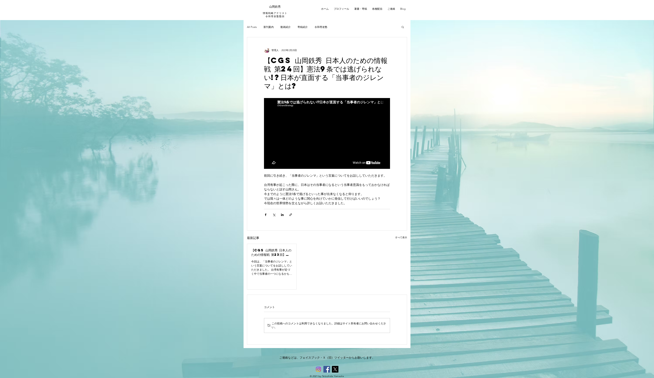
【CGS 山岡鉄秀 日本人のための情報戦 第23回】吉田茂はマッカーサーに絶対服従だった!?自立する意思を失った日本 (271, 252)
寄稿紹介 (303, 27)
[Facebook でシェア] (265, 214)
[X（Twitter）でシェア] (274, 214)
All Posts (252, 27)
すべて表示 (401, 237)
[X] (335, 369)
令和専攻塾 (321, 27)
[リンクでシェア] (290, 214)
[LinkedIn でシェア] (282, 214)
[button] (402, 27)
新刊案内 (268, 27)
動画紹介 (286, 27)
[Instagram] (318, 369)
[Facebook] (326, 369)
